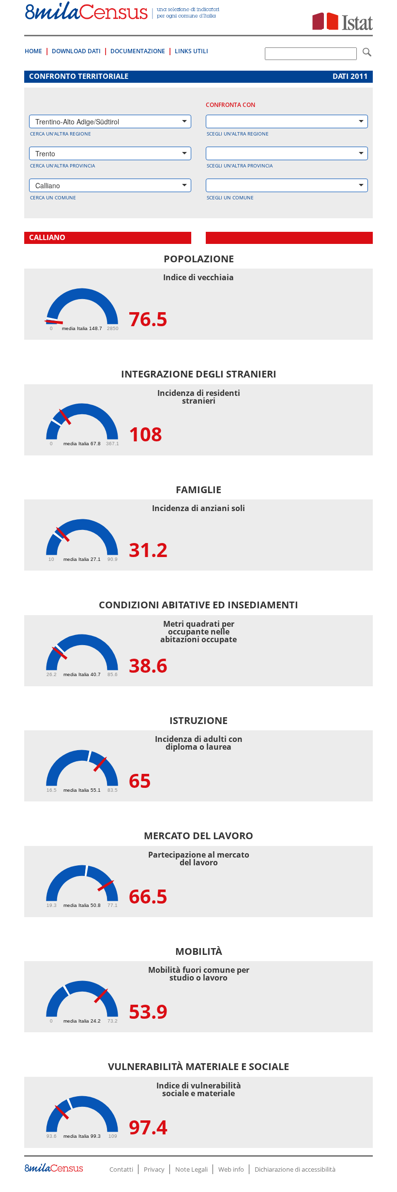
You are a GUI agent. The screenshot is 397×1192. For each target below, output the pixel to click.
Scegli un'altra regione (238, 133)
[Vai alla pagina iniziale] (123, 14)
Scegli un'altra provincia (240, 165)
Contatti (121, 1169)
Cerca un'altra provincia (62, 165)
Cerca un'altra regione (60, 133)
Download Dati (76, 51)
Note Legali (191, 1169)
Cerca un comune (53, 197)
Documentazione (137, 51)
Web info (231, 1169)
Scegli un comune (230, 197)
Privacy (154, 1169)
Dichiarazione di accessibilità (295, 1169)
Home (33, 51)
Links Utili (191, 51)
